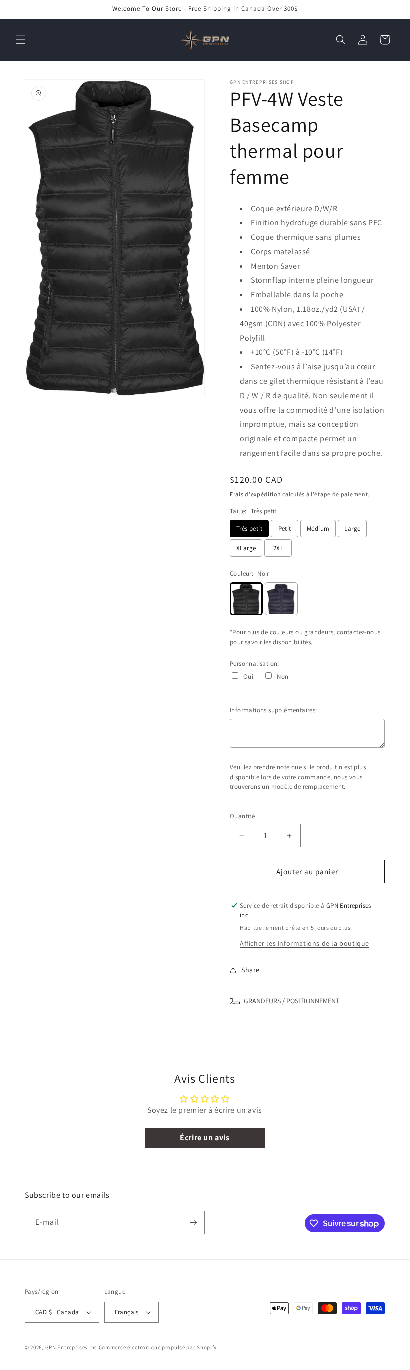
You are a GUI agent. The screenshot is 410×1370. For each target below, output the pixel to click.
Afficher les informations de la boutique (305, 943)
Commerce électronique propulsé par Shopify (158, 1347)
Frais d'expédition (256, 494)
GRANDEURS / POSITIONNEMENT (292, 1000)
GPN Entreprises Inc (72, 1347)
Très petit (249, 528)
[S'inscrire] (193, 1222)
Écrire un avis (205, 1137)
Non (282, 676)
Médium (318, 528)
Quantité (242, 816)
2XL (279, 548)
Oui (249, 676)
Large (352, 528)
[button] (21, 40)
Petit (285, 528)
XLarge (246, 548)
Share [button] (251, 969)
